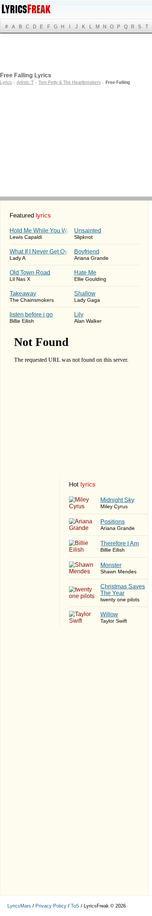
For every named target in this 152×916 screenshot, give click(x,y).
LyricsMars (19, 906)
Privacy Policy (50, 906)
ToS (75, 906)
